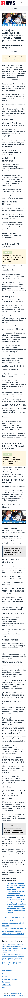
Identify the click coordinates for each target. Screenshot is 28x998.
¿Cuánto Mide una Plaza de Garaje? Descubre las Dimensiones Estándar (12, 945)
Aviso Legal (7, 995)
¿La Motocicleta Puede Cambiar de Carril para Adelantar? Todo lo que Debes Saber (16, 886)
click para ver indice (17, 59)
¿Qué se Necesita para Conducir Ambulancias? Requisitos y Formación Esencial (16, 909)
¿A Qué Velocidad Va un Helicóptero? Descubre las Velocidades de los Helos (13, 959)
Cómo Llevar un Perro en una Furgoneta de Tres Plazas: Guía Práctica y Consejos (14, 950)
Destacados (7, 971)
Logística (5, 976)
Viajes (4, 988)
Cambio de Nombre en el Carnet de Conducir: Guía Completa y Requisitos (13, 955)
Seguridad (6, 982)
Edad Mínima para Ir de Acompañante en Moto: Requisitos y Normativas (16, 902)
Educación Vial (7, 973)
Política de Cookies (18, 995)
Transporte (6, 985)
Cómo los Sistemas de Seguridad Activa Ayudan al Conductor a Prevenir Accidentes (16, 894)
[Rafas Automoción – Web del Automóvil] (8, 3)
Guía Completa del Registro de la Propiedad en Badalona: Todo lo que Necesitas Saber (14, 931)
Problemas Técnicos (10, 979)
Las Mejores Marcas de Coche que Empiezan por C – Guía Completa (12, 963)
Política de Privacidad (16, 994)
